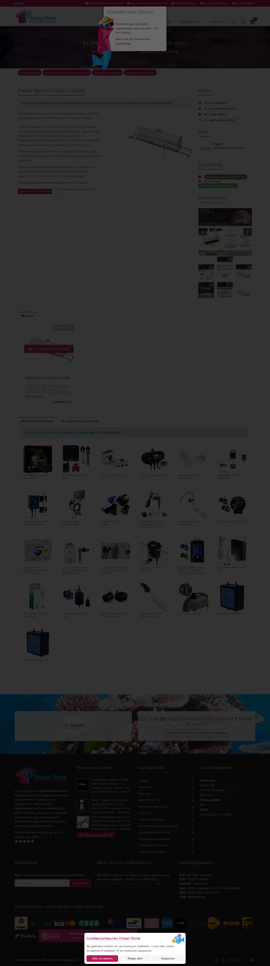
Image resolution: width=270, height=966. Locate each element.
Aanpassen (168, 958)
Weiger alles (135, 958)
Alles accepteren (102, 958)
